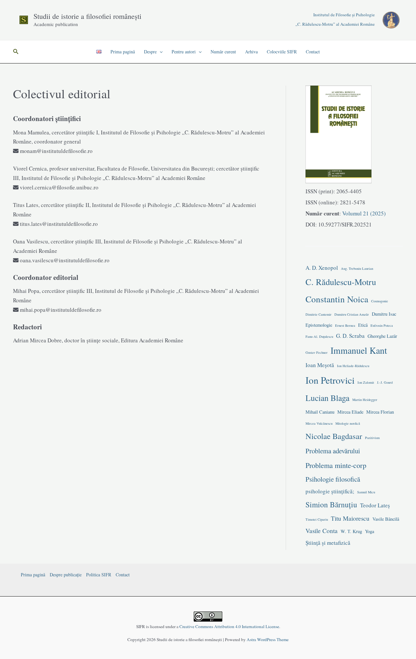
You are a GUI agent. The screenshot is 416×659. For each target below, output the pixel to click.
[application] (159, 51)
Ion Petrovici (330, 380)
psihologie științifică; (330, 491)
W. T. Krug (351, 531)
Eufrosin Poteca (381, 325)
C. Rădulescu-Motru (341, 281)
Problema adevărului (333, 450)
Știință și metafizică (328, 542)
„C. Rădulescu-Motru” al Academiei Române (335, 24)
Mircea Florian (380, 412)
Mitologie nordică (347, 423)
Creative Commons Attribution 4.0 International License (229, 626)
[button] (16, 52)
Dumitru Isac (384, 314)
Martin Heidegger (364, 399)
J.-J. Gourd (385, 382)
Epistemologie (319, 325)
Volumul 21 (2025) (363, 213)
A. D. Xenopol (322, 267)
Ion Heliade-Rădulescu (353, 366)
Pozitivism (372, 437)
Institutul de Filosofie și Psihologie (344, 15)
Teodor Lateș (375, 505)
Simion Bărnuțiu (331, 504)
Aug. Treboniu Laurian (357, 268)
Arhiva (251, 51)
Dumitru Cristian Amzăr (351, 314)
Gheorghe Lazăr (382, 336)
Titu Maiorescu (350, 518)
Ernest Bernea (345, 325)
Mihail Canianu (320, 412)
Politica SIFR (98, 574)
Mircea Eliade (350, 412)
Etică (363, 325)
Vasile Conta (322, 531)
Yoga (369, 531)
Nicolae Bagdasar (334, 436)
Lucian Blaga (327, 397)
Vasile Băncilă (385, 519)
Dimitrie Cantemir (319, 314)
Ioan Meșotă (320, 365)
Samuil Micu (366, 492)
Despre (150, 51)
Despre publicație (66, 574)
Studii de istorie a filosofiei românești (87, 16)
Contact (313, 51)
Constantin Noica (337, 299)
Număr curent (223, 51)
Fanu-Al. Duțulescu (319, 336)
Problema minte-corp (336, 465)
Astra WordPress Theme (268, 639)
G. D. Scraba (350, 335)
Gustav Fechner (317, 352)
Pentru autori (184, 51)
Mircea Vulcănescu (319, 423)
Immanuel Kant (359, 350)
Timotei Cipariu (317, 519)
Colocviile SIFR (282, 51)
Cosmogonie (379, 301)
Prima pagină (122, 51)
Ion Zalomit (366, 382)
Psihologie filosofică (333, 479)
